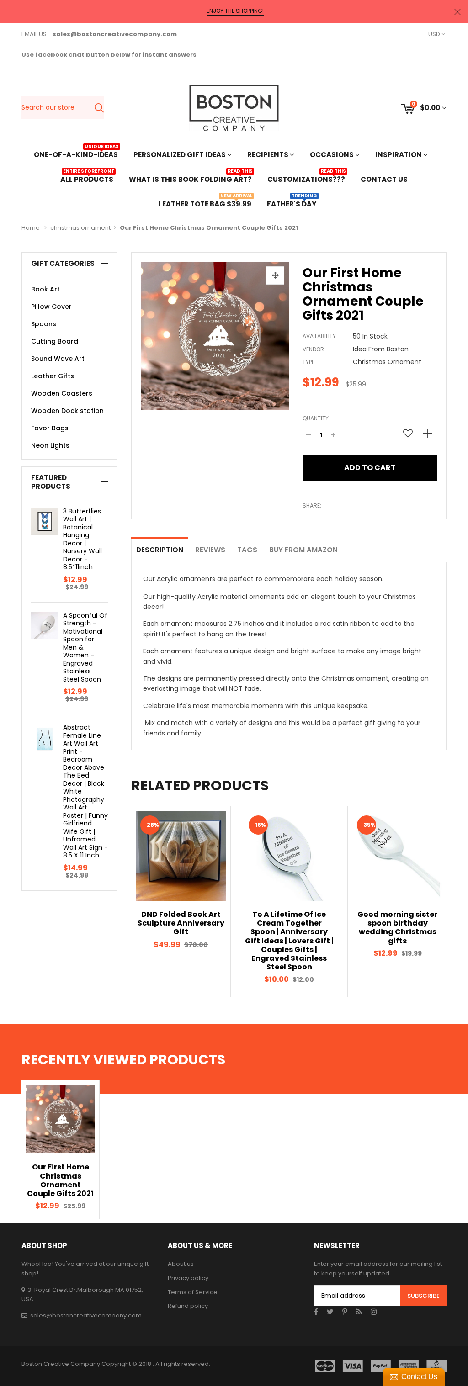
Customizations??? (306, 178)
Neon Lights (50, 445)
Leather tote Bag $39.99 (205, 203)
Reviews (210, 550)
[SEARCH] (99, 107)
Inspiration (399, 154)
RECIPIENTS (268, 154)
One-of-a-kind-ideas (76, 153)
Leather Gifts (52, 376)
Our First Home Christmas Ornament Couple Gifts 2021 (60, 1180)
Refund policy (188, 1305)
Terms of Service (193, 1292)
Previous (115, 901)
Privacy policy (188, 1278)
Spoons (43, 323)
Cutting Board (54, 341)
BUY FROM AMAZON (303, 550)
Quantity (316, 418)
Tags (247, 550)
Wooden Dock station (67, 410)
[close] (457, 12)
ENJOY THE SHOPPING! (235, 11)
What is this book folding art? (190, 178)
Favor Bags (50, 428)
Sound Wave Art (58, 358)
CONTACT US (384, 179)
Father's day (291, 203)
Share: (312, 505)
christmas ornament (80, 227)
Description (159, 550)
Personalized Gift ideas (180, 154)
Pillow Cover (51, 306)
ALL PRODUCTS (86, 178)
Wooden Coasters (61, 393)
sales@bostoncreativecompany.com (86, 1315)
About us (181, 1263)
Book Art (45, 289)
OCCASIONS (332, 154)
